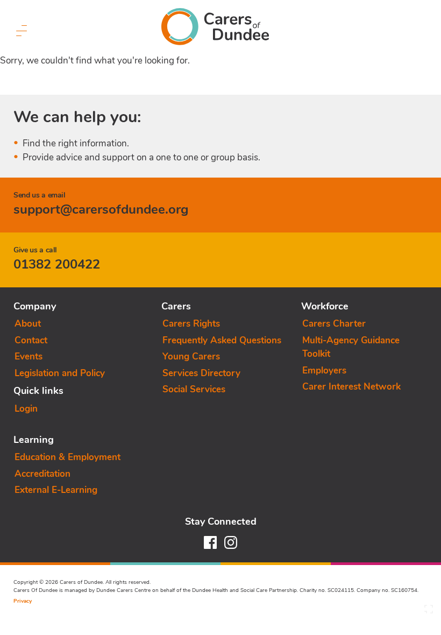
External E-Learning (56, 490)
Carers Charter (334, 324)
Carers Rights (191, 324)
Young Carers (191, 356)
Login (26, 409)
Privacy (22, 601)
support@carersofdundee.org (101, 209)
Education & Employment (67, 457)
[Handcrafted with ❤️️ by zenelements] (428, 612)
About (28, 324)
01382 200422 (56, 264)
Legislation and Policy (60, 373)
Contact (31, 340)
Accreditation (42, 474)
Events (28, 356)
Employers (324, 370)
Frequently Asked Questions (221, 340)
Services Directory (201, 373)
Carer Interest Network (351, 386)
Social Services (193, 389)
